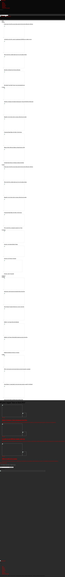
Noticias (3, 3)
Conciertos (4, 7)
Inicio (3, 2)
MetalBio (3, 277)
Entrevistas (4, 5)
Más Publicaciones (3, 462)
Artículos (3, 4)
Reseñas (3, 6)
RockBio (3, 354)
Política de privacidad (6, 8)
